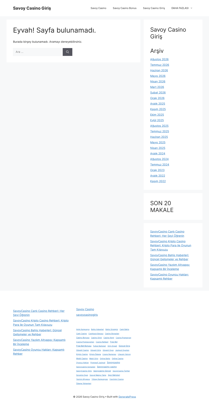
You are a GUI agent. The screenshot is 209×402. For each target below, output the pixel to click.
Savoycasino (113, 362)
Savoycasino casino (107, 366)
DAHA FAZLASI (180, 8)
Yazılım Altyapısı (83, 379)
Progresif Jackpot (97, 363)
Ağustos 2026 (159, 59)
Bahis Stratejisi (111, 329)
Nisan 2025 (157, 148)
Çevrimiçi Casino (117, 379)
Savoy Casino (98, 8)
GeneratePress (127, 396)
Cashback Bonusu (95, 334)
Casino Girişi (96, 337)
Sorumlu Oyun (82, 375)
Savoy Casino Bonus (125, 8)
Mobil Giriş (93, 359)
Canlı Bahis (124, 329)
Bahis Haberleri (97, 329)
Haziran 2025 (159, 137)
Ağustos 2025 (159, 125)
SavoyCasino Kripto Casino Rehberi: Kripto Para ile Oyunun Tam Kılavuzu (170, 245)
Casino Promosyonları (85, 342)
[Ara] (67, 52)
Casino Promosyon (123, 338)
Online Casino (117, 358)
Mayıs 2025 (157, 142)
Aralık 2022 (157, 175)
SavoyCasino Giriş (84, 371)
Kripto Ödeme (95, 354)
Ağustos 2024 (159, 159)
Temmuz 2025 (159, 131)
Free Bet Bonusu (83, 346)
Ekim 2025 (157, 114)
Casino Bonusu (82, 337)
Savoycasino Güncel (102, 371)
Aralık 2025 (157, 103)
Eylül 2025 (157, 120)
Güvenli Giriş (95, 350)
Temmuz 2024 (159, 164)
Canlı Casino (81, 333)
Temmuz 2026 (159, 64)
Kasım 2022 (158, 181)
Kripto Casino (82, 354)
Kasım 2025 (158, 109)
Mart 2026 (157, 87)
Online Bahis (105, 359)
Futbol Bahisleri (99, 346)
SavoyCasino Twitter (121, 371)
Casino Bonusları (112, 333)
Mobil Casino (82, 358)
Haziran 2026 (159, 70)
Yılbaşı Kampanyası (100, 379)
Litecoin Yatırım (124, 354)
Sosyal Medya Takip (98, 375)
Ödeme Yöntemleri (83, 383)
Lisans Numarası (109, 354)
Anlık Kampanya (82, 329)
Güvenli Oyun (108, 350)
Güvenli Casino (82, 350)
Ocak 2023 (157, 170)
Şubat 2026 (158, 92)
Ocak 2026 (157, 98)
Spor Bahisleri (114, 375)
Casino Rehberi (102, 342)
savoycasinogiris (87, 314)
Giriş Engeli (112, 346)
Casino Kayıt (109, 337)
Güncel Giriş (124, 346)
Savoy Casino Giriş (32, 8)
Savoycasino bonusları (85, 367)
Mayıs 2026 (158, 76)
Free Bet (114, 342)
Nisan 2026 (157, 81)
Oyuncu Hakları (82, 363)
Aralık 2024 (157, 153)
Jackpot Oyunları (122, 350)
